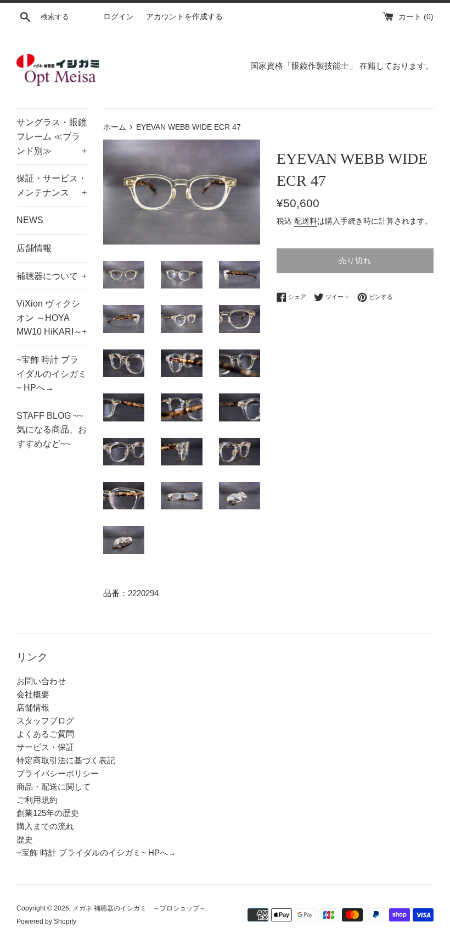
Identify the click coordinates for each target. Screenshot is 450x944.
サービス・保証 (45, 747)
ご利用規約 (37, 799)
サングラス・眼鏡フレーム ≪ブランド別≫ (51, 136)
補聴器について (51, 276)
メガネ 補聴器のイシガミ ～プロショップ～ (139, 908)
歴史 (24, 839)
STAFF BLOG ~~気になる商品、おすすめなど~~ (51, 429)
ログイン (118, 17)
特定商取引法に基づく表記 (65, 760)
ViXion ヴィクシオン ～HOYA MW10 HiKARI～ (51, 317)
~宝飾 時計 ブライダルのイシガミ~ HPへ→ (51, 373)
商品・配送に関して (53, 786)
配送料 (305, 220)
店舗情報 (34, 248)
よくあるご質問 (45, 733)
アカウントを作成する (184, 17)
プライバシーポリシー (57, 773)
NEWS (29, 220)
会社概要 (32, 694)
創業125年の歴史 (47, 813)
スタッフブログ (45, 720)
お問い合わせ (41, 681)
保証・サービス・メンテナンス (51, 185)
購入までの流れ (45, 826)
